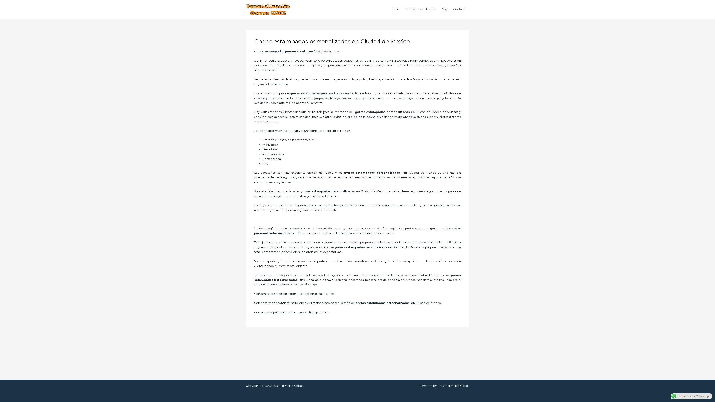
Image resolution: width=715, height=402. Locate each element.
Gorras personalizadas (420, 9)
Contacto (459, 9)
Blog (444, 9)
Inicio (395, 9)
